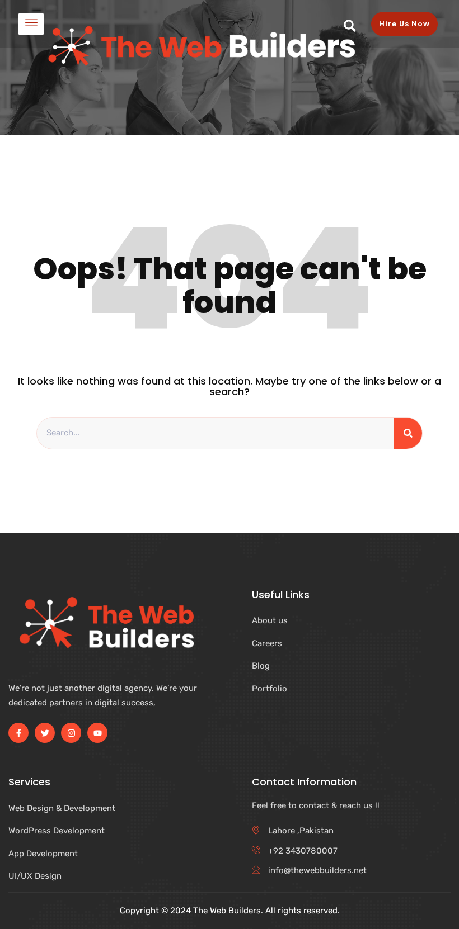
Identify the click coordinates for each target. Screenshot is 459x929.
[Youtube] (97, 733)
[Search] (408, 433)
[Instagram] (71, 733)
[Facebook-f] (18, 733)
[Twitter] (45, 733)
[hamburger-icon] (31, 24)
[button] (350, 26)
